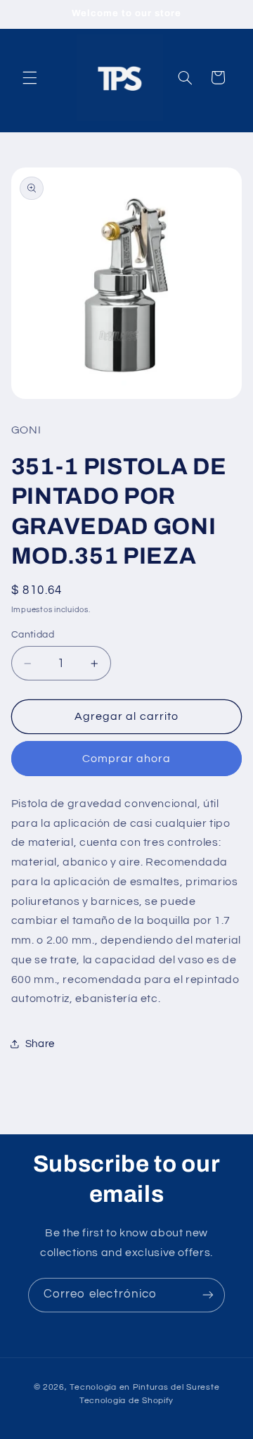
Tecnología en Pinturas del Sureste (144, 1387)
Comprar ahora (126, 758)
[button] (29, 77)
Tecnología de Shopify (126, 1401)
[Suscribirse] (208, 1295)
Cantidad (32, 635)
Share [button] (40, 1044)
